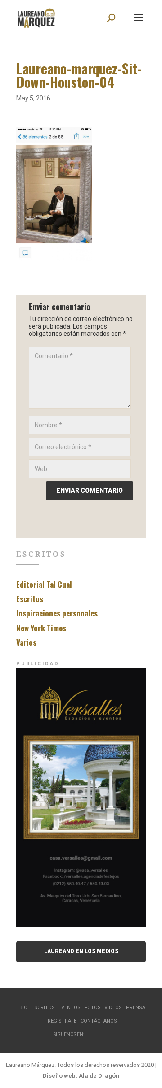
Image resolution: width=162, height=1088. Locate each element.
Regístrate (62, 1021)
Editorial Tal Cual (44, 584)
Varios (26, 642)
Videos (113, 1007)
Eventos (69, 1007)
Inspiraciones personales (57, 613)
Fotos (93, 1007)
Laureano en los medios (81, 951)
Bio (23, 1007)
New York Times (41, 627)
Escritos (29, 598)
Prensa (135, 1007)
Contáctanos (99, 1021)
